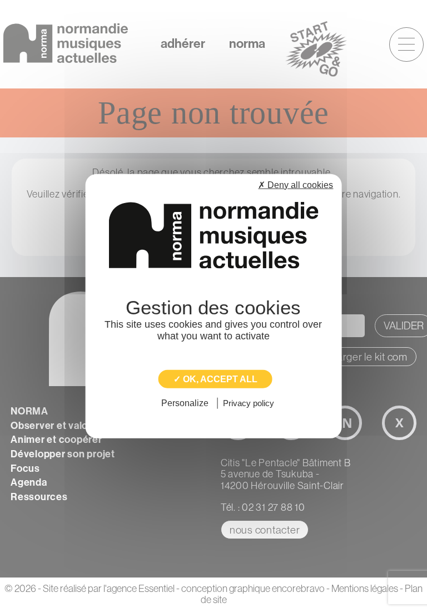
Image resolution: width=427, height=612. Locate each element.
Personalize (184, 403)
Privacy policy (248, 403)
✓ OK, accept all (215, 379)
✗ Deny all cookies (295, 185)
